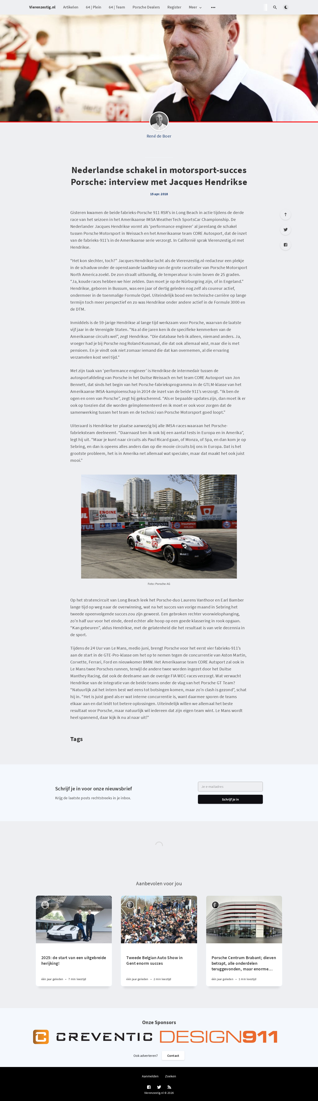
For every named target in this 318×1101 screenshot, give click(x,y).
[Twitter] (285, 229)
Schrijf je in (230, 799)
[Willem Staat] (130, 905)
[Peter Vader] (45, 905)
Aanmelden (150, 1076)
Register (174, 7)
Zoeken (170, 1076)
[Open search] (274, 7)
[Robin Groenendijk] (215, 905)
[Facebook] (285, 244)
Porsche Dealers (146, 7)
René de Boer (159, 136)
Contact (173, 1055)
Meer (193, 7)
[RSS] (169, 1087)
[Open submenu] (213, 7)
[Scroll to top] (285, 214)
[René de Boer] (159, 122)
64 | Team (117, 7)
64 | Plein (93, 7)
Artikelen (71, 7)
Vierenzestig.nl (42, 7)
